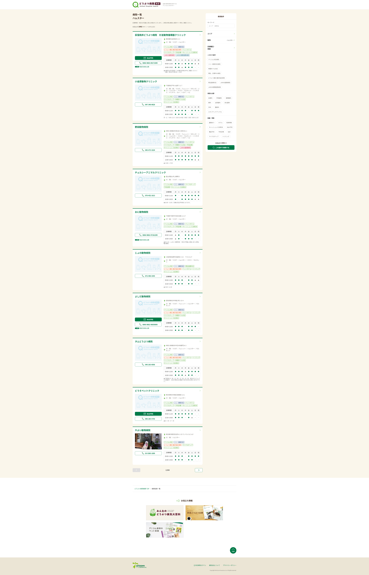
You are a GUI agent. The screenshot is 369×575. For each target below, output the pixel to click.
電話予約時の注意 (142, 67)
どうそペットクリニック (147, 390)
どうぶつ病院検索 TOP (142, 489)
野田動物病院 (141, 126)
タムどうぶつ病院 (144, 341)
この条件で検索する (222, 147)
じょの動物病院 (142, 252)
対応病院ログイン (200, 565)
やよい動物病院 (142, 430)
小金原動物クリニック (146, 81)
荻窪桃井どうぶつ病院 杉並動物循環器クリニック (160, 34)
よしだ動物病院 (142, 296)
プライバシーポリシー (229, 565)
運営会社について (214, 565)
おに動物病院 (141, 211)
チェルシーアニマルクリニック (150, 172)
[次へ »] (199, 470)
